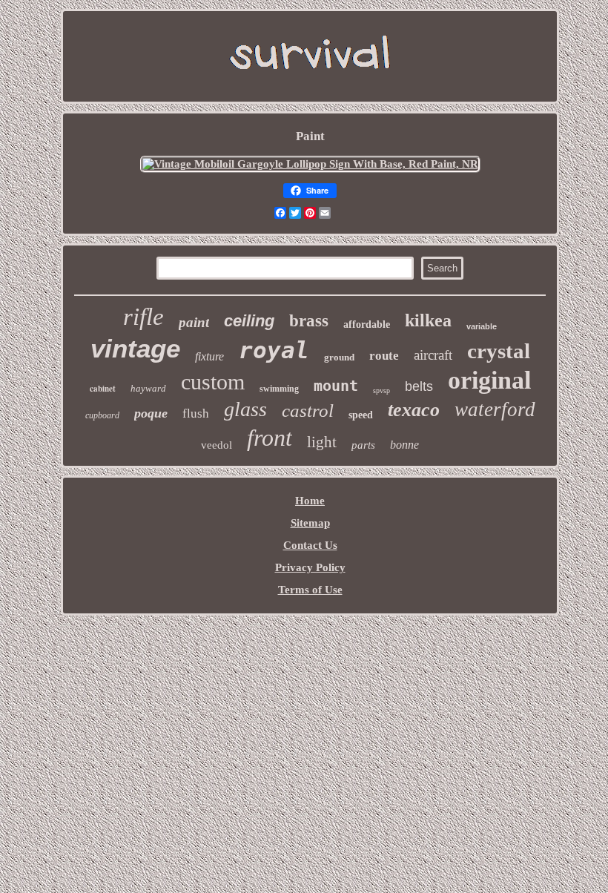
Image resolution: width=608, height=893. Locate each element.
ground (339, 357)
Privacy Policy (310, 567)
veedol (216, 445)
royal (274, 350)
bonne (404, 444)
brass (308, 321)
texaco (414, 410)
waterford (495, 409)
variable (481, 326)
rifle (143, 316)
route (384, 356)
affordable (366, 324)
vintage (135, 348)
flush (195, 413)
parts (363, 445)
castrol (308, 411)
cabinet (103, 389)
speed (360, 415)
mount (336, 386)
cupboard (102, 415)
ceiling (249, 321)
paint (194, 322)
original (489, 380)
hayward (148, 388)
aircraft (433, 355)
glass (245, 409)
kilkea (428, 320)
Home (310, 501)
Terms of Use (310, 590)
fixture (209, 356)
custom (213, 381)
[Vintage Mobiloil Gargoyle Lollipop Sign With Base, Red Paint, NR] (310, 164)
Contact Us (310, 545)
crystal (498, 351)
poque (151, 413)
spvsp (381, 390)
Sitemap (310, 523)
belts (419, 386)
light (322, 442)
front (269, 437)
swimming (279, 388)
